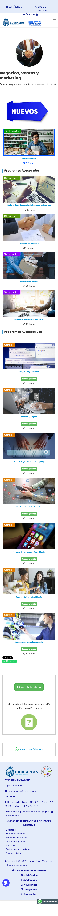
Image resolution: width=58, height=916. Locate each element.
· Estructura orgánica (15, 834)
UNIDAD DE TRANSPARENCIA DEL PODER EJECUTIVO (29, 823)
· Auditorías (10, 845)
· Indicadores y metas (15, 841)
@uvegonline (30, 889)
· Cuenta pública (13, 853)
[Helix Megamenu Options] (54, 21)
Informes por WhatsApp (31, 749)
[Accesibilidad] (6, 883)
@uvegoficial (30, 885)
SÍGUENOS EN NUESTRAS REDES (29, 871)
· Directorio (10, 830)
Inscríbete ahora (30, 687)
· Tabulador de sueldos (16, 838)
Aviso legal (11, 861)
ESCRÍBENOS (15, 7)
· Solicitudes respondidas (17, 849)
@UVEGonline (30, 875)
